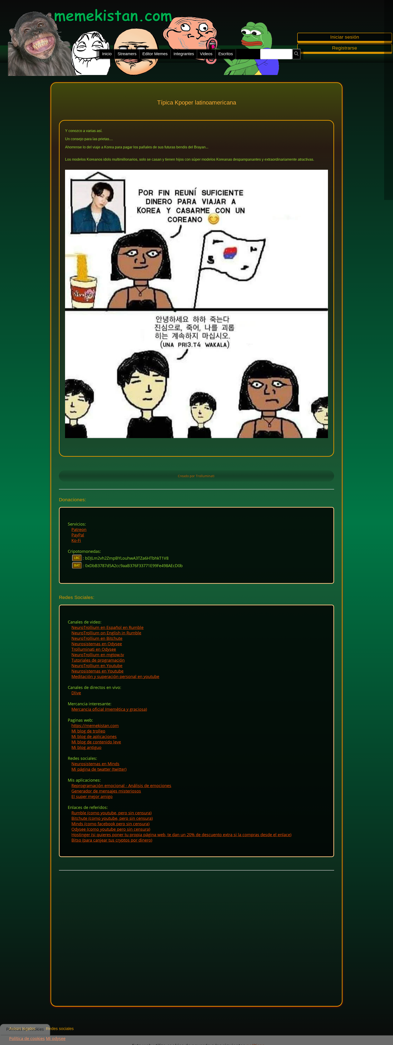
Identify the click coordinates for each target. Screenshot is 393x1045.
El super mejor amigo (92, 796)
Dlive (76, 693)
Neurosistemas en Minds (95, 763)
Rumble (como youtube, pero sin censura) (111, 813)
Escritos (225, 54)
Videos (206, 54)
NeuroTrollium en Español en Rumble (107, 627)
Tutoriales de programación (98, 660)
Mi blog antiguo (86, 747)
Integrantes (184, 54)
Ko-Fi (76, 540)
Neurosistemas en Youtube (97, 671)
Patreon (78, 529)
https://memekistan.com (95, 725)
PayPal (77, 535)
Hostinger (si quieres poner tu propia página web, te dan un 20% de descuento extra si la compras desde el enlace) (181, 834)
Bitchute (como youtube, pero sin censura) (112, 818)
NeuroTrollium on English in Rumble (106, 633)
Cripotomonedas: (84, 551)
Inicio (107, 54)
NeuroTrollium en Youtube (96, 665)
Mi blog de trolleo (88, 731)
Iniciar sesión (344, 37)
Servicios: (77, 524)
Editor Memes (155, 54)
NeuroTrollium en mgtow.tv (97, 654)
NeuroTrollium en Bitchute (96, 638)
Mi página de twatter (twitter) (98, 769)
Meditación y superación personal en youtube (115, 676)
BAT (77, 565)
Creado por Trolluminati (196, 476)
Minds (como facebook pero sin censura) (110, 823)
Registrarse (344, 47)
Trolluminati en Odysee (93, 649)
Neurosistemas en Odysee (96, 643)
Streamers (127, 54)
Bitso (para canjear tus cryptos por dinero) (111, 840)
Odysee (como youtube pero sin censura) (110, 829)
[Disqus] (196, 935)
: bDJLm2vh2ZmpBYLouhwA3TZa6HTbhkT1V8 (126, 558)
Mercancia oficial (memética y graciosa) (109, 709)
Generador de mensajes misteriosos (106, 791)
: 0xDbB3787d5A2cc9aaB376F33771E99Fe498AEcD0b (133, 565)
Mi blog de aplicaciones (94, 736)
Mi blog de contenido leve (96, 742)
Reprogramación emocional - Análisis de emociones (121, 785)
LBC (77, 558)
